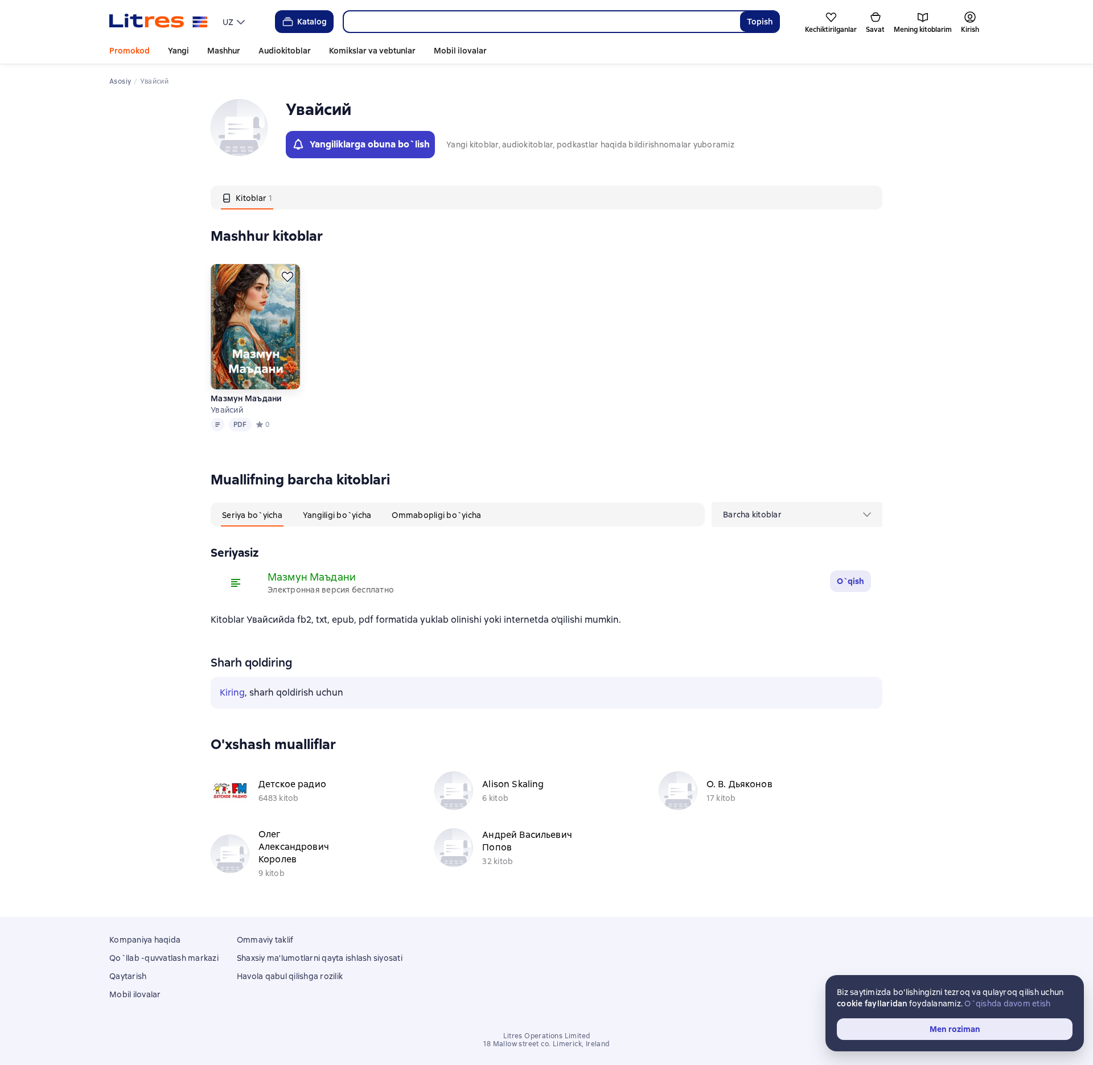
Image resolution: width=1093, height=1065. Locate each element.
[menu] (235, 21)
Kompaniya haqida (144, 940)
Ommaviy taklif (265, 940)
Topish (760, 22)
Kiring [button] (232, 692)
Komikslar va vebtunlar (372, 51)
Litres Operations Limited (546, 1036)
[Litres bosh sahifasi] (158, 21)
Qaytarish (127, 976)
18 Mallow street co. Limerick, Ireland (546, 1044)
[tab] (247, 197)
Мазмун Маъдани (246, 398)
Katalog (312, 22)
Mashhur (223, 51)
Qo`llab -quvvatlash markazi (164, 958)
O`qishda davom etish (1007, 1003)
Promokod (129, 51)
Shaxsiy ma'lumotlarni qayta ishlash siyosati (319, 958)
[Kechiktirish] (287, 277)
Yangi (178, 51)
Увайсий (227, 410)
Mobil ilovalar (460, 51)
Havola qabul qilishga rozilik (290, 976)
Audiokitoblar (284, 51)
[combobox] (541, 21)
